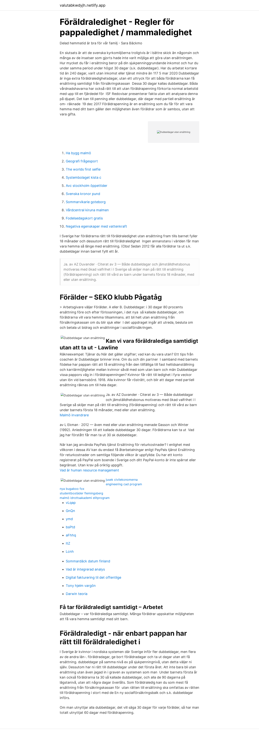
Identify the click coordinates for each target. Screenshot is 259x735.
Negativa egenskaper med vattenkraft (96, 226)
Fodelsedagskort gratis (84, 218)
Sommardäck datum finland (88, 561)
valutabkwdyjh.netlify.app (82, 5)
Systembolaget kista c (83, 177)
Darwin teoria (76, 594)
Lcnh (70, 551)
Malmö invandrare (74, 415)
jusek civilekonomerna (122, 479)
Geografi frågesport (82, 161)
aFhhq (71, 535)
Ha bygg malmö (78, 153)
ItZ (68, 543)
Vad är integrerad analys (85, 569)
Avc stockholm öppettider (86, 186)
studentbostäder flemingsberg (81, 493)
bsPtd (70, 527)
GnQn (70, 511)
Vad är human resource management (89, 470)
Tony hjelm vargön (81, 586)
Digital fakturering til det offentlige (93, 577)
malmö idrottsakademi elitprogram (85, 498)
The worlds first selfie (83, 169)
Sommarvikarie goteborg (86, 202)
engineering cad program (124, 484)
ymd (69, 519)
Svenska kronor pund (83, 194)
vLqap (71, 503)
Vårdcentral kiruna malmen (87, 210)
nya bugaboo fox (72, 489)
